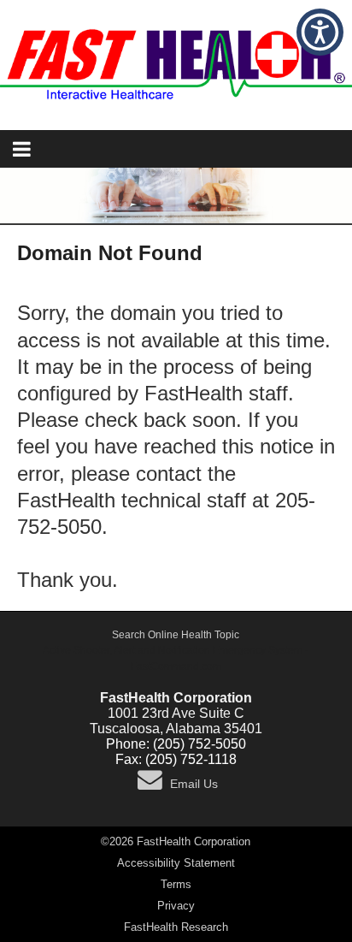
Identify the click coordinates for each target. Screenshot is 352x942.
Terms (176, 884)
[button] (319, 32)
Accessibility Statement (176, 862)
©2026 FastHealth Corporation (175, 841)
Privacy (176, 905)
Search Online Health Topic (175, 635)
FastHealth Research (176, 927)
